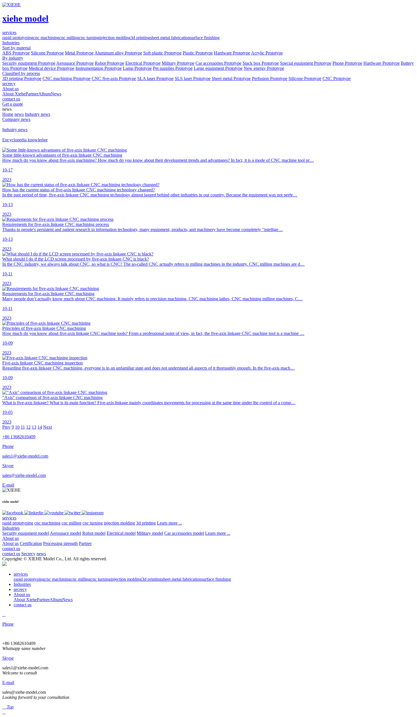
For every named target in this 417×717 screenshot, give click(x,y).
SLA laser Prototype (155, 78)
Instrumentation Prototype (98, 68)
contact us (11, 548)
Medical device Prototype (51, 68)
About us (10, 538)
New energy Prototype (264, 68)
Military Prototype (178, 63)
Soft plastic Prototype (162, 53)
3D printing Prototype (21, 78)
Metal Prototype (79, 53)
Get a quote (12, 104)
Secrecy (28, 553)
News (56, 93)
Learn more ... (169, 523)
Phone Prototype (347, 63)
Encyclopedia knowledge (25, 139)
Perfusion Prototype (269, 78)
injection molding (114, 37)
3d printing (140, 37)
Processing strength (60, 543)
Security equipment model (25, 533)
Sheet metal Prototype (231, 78)
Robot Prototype (109, 63)
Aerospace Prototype (75, 63)
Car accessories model (184, 533)
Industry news (37, 114)
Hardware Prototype (232, 53)
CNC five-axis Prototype (114, 78)
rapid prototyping (17, 37)
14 (39, 427)
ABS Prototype (16, 53)
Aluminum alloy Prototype (118, 53)
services (9, 517)
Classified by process (21, 73)
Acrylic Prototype (267, 53)
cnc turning (89, 37)
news (19, 114)
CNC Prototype (337, 78)
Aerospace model (65, 533)
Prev (6, 427)
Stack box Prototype (261, 63)
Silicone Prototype (47, 53)
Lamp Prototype (137, 68)
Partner (32, 93)
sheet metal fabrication (170, 37)
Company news (16, 119)
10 (17, 427)
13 (34, 427)
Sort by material (16, 47)
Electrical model (121, 533)
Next (47, 427)
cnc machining (46, 37)
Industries (11, 528)
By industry (12, 58)
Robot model (94, 533)
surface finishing (205, 37)
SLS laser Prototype (192, 78)
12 (28, 427)
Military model (150, 533)
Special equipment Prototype (305, 63)
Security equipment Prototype (28, 63)
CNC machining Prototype (66, 78)
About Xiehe (14, 93)
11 (23, 427)
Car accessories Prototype (218, 63)
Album (44, 93)
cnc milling (69, 37)
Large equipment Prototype (218, 68)
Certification (31, 543)
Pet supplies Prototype (173, 68)
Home (7, 114)
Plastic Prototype (198, 53)
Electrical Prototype (143, 63)
